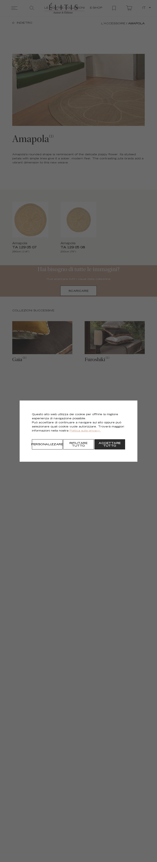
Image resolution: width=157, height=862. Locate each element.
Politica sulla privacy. (85, 431)
